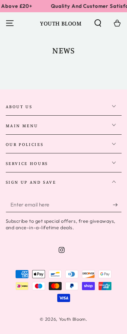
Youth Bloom (72, 319)
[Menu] (9, 23)
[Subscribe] (117, 205)
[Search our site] (98, 23)
